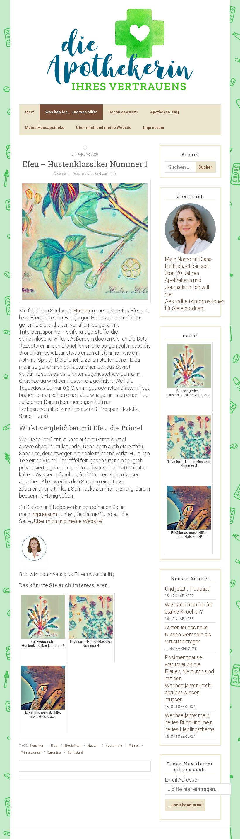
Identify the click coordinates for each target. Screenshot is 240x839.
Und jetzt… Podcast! (187, 589)
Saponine (54, 753)
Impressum (153, 127)
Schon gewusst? (123, 112)
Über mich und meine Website (103, 127)
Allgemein (61, 173)
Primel (134, 746)
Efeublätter (72, 746)
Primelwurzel (31, 753)
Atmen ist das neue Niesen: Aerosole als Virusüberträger (188, 634)
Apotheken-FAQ (164, 112)
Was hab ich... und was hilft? (94, 173)
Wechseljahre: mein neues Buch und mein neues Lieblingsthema (190, 722)
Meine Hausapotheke (44, 127)
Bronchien (37, 746)
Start (29, 112)
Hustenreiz (113, 746)
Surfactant (75, 753)
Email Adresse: (181, 780)
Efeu (54, 746)
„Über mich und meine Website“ (67, 521)
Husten (81, 310)
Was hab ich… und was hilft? (71, 112)
